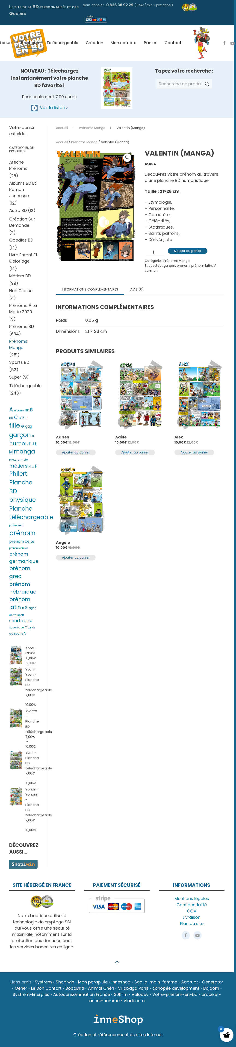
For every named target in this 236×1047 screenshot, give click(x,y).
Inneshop (121, 982)
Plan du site (192, 923)
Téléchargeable (62, 43)
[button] (127, 157)
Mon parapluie (93, 982)
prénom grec (19, 572)
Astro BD (18, 210)
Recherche (207, 84)
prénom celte (21, 541)
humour (20, 443)
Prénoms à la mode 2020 (23, 309)
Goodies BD (21, 240)
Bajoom (211, 988)
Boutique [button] (30, 43)
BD (11, 418)
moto (24, 460)
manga (24, 451)
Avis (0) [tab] (137, 289)
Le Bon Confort (46, 988)
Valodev (140, 994)
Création (94, 43)
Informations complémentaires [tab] (90, 289)
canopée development (175, 988)
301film (121, 994)
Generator (212, 982)
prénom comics (18, 548)
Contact (173, 43)
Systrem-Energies (31, 994)
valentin (151, 270)
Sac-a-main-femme (155, 982)
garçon (169, 265)
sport (20, 615)
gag (28, 426)
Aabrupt (189, 982)
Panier (150, 43)
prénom (183, 265)
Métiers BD (20, 276)
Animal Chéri (101, 988)
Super (15, 377)
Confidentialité (192, 905)
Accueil (62, 142)
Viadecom (134, 1001)
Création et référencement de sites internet (118, 1035)
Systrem (43, 982)
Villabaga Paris (133, 988)
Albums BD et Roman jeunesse (22, 189)
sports (16, 621)
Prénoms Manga (84, 142)
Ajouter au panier (187, 250)
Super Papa (16, 627)
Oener (21, 988)
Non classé (20, 291)
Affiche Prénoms (18, 165)
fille (14, 425)
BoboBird (74, 988)
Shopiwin (65, 982)
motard (14, 460)
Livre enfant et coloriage (23, 258)
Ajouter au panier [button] (76, 452)
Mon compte (123, 43)
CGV (191, 911)
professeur (16, 525)
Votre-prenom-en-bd (175, 994)
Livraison (192, 917)
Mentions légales (191, 898)
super (28, 621)
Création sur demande (22, 222)
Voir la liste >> (53, 107)
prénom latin (201, 265)
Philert (18, 474)
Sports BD (19, 362)
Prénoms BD (21, 326)
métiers (18, 465)
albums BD (21, 410)
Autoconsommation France (81, 994)
